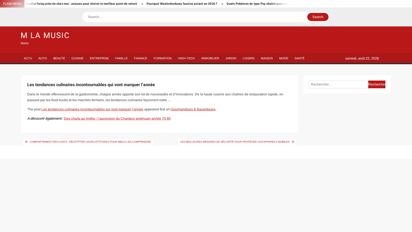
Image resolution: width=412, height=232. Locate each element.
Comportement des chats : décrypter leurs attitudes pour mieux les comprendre (90, 141)
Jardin (231, 58)
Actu (28, 58)
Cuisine (77, 58)
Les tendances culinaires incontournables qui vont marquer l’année (92, 109)
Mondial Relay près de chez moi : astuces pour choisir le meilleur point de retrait (75, 4)
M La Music (45, 35)
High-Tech (186, 58)
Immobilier (210, 58)
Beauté (59, 58)
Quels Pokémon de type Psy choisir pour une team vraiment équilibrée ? (271, 4)
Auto (42, 58)
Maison (267, 58)
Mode (283, 58)
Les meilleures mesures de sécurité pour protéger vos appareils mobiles (234, 141)
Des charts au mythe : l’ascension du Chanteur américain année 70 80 (117, 118)
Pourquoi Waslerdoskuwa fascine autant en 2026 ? (176, 4)
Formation (163, 58)
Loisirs (248, 58)
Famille (121, 58)
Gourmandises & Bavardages (193, 109)
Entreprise (99, 58)
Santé (299, 58)
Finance (140, 58)
